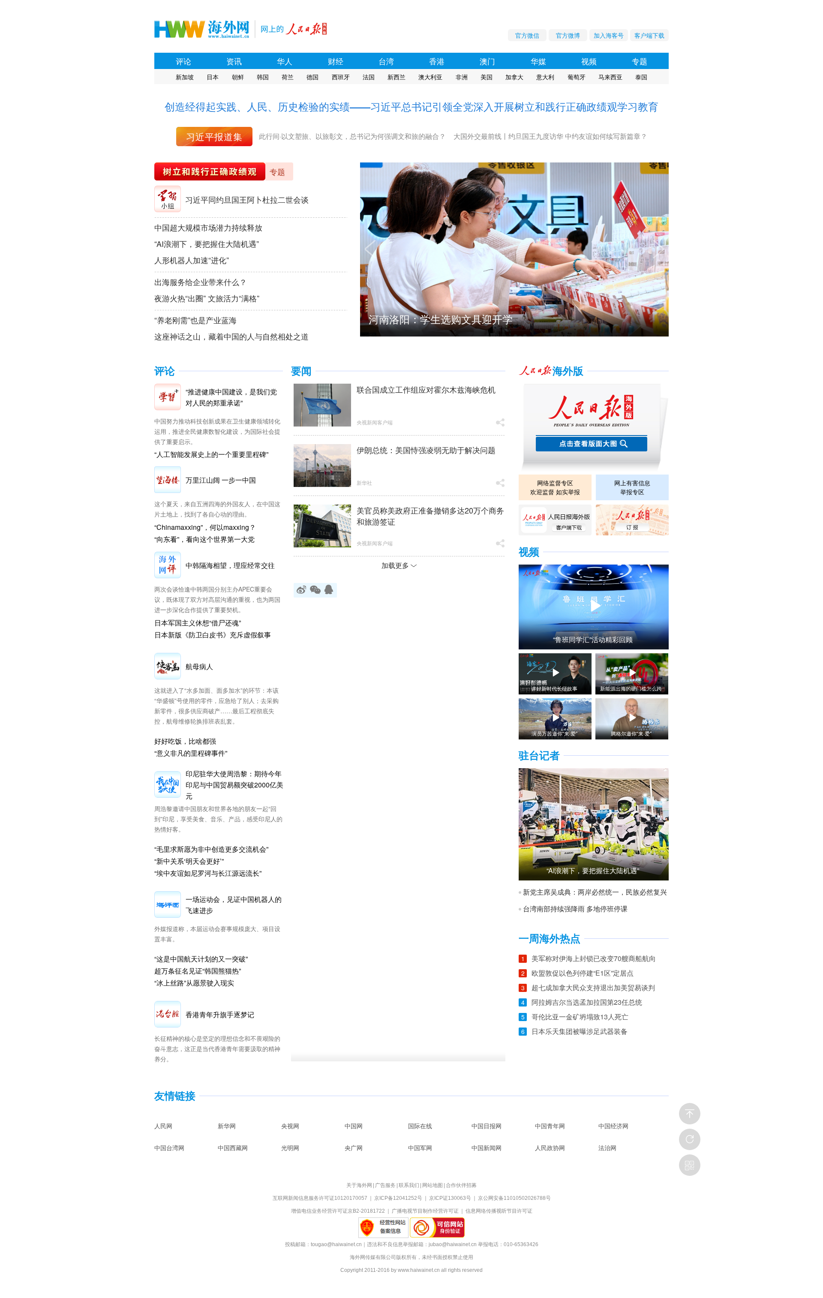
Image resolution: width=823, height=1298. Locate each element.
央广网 (354, 1147)
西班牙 (341, 76)
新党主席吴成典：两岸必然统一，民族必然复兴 (595, 892)
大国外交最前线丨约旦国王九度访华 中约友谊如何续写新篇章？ (550, 136)
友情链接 (174, 1096)
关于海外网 (359, 1185)
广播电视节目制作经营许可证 (425, 1211)
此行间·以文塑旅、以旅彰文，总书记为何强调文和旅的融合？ (352, 136)
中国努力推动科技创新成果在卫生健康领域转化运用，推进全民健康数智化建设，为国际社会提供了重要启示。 (217, 431)
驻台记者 (539, 755)
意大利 (545, 76)
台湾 (386, 60)
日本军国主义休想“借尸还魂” (197, 623)
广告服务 (385, 1185)
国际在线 (420, 1125)
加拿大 (514, 76)
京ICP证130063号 (450, 1198)
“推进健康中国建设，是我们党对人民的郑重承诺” (231, 397)
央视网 (290, 1125)
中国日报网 (487, 1125)
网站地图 (432, 1185)
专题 (639, 60)
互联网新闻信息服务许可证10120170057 (320, 1198)
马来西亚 (610, 76)
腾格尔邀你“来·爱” (631, 733)
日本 (213, 76)
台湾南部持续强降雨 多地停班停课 (575, 908)
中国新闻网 (487, 1147)
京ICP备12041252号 (398, 1198)
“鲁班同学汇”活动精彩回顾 (593, 639)
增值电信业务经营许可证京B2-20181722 (338, 1211)
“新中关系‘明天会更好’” (189, 861)
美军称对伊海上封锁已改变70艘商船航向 (594, 958)
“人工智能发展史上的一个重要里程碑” (211, 454)
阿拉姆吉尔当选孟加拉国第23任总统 (587, 1002)
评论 (183, 60)
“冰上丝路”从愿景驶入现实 (194, 983)
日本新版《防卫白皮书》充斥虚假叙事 (212, 635)
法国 (369, 76)
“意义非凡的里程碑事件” (190, 753)
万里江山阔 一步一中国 (221, 480)
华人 (284, 60)
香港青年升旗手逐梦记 (220, 1014)
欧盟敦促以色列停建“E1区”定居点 (583, 973)
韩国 (263, 76)
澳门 (487, 60)
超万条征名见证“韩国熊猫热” (197, 971)
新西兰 (396, 76)
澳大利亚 (430, 76)
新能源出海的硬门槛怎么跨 (631, 688)
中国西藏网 (233, 1147)
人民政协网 (550, 1147)
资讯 (234, 60)
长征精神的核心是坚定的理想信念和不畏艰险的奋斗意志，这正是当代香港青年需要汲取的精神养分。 (217, 1048)
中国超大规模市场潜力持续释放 (208, 227)
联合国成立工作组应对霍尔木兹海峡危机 (426, 389)
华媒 (538, 60)
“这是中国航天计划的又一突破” (201, 959)
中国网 (354, 1125)
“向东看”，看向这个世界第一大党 (204, 539)
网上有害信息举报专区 (632, 487)
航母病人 (199, 666)
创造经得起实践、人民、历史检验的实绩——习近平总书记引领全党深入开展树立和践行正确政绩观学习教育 (411, 106)
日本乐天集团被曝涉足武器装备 (580, 1031)
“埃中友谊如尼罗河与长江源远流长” (207, 873)
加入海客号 (609, 35)
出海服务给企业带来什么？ (200, 281)
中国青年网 (550, 1125)
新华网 (227, 1125)
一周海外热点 (549, 938)
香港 (437, 60)
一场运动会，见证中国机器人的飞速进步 (234, 904)
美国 (487, 76)
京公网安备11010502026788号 (514, 1198)
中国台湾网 (169, 1147)
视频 (589, 60)
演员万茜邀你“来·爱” (554, 733)
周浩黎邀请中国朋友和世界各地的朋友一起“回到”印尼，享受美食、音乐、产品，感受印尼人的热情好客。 (218, 818)
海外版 (568, 371)
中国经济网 (613, 1125)
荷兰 (288, 76)
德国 (312, 76)
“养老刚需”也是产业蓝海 (195, 319)
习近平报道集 (214, 136)
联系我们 (409, 1185)
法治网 (607, 1147)
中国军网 (420, 1147)
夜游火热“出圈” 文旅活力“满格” (206, 297)
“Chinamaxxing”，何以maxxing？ (205, 527)
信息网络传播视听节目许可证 (499, 1211)
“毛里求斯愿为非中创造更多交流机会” (211, 849)
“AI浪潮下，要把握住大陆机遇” (206, 243)
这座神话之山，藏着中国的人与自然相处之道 (231, 336)
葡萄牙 (577, 76)
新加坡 (185, 76)
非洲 (462, 76)
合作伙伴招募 (461, 1185)
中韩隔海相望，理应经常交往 (230, 565)
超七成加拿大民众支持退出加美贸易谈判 (593, 987)
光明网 (290, 1147)
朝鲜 (238, 76)
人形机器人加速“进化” (191, 259)
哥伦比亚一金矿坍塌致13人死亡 (580, 1017)
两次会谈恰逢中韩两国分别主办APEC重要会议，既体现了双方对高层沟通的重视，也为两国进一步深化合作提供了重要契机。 (217, 599)
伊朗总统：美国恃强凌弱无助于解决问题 (426, 449)
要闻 (301, 371)
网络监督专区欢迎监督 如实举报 (555, 487)
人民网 (163, 1125)
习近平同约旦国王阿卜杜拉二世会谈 (247, 199)
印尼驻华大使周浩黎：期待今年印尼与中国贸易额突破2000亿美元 (234, 785)
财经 (335, 60)
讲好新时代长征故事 (554, 688)
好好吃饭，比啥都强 (185, 741)
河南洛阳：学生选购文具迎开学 (441, 318)
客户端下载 (649, 35)
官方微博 (568, 35)
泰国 (641, 76)
